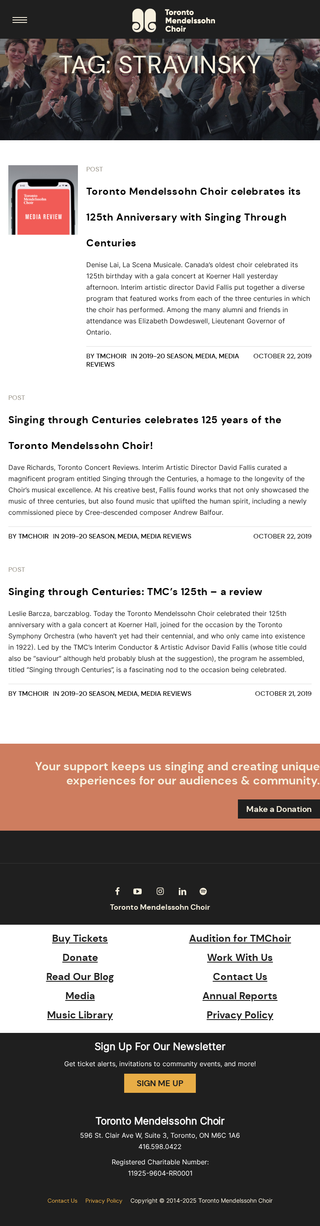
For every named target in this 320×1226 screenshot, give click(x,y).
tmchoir (111, 356)
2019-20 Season (165, 356)
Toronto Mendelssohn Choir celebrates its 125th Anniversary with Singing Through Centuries (193, 217)
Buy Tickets (80, 938)
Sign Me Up (160, 1083)
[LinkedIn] (183, 891)
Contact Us (240, 976)
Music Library (80, 1015)
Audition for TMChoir (240, 938)
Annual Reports (240, 996)
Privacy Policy (240, 1015)
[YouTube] (137, 891)
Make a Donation (279, 809)
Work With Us (240, 957)
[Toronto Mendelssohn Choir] (173, 20)
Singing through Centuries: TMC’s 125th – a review (135, 592)
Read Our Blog (80, 976)
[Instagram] (160, 891)
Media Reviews (166, 536)
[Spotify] (203, 891)
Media (205, 356)
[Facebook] (117, 891)
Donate (80, 957)
